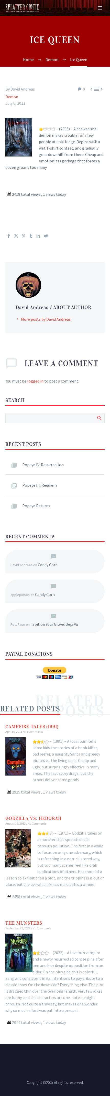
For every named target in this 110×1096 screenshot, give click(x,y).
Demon (11, 96)
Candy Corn (48, 564)
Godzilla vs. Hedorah (33, 818)
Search (99, 418)
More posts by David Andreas (46, 319)
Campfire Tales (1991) (32, 726)
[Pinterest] (23, 236)
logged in (35, 381)
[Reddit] (46, 236)
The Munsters (23, 923)
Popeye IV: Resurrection (43, 464)
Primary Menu (100, 8)
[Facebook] (9, 236)
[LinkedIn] (38, 236)
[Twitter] (16, 236)
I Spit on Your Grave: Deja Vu (54, 624)
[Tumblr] (31, 236)
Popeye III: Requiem (39, 485)
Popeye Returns (36, 505)
